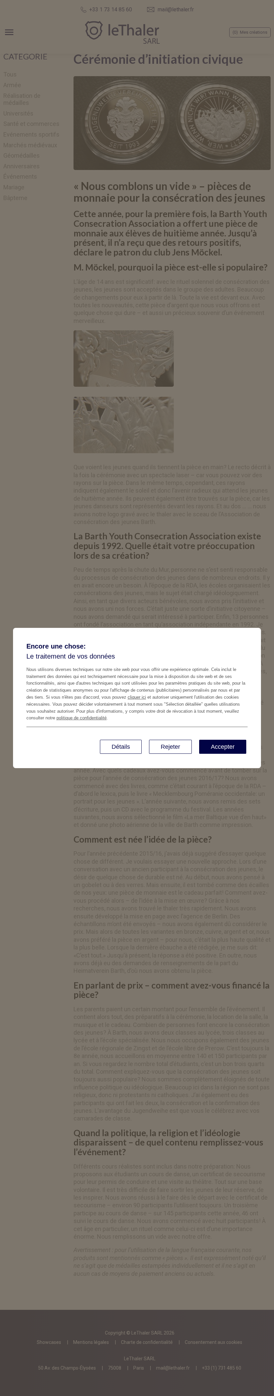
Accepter (223, 746)
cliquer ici (137, 697)
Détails (121, 746)
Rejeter (170, 746)
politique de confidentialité (81, 717)
